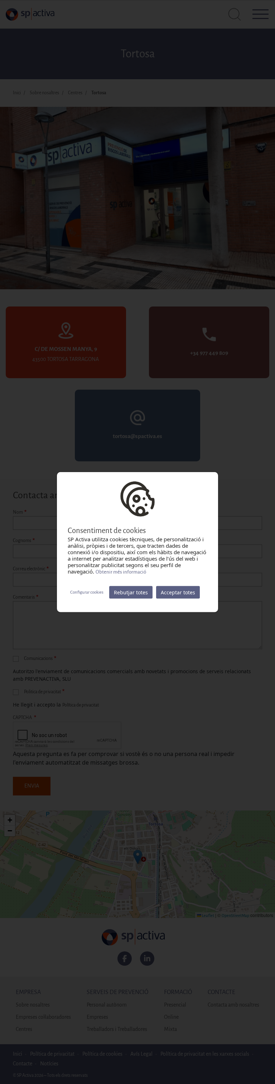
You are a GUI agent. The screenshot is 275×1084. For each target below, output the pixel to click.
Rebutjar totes (131, 592)
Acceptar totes (178, 592)
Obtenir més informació (121, 572)
